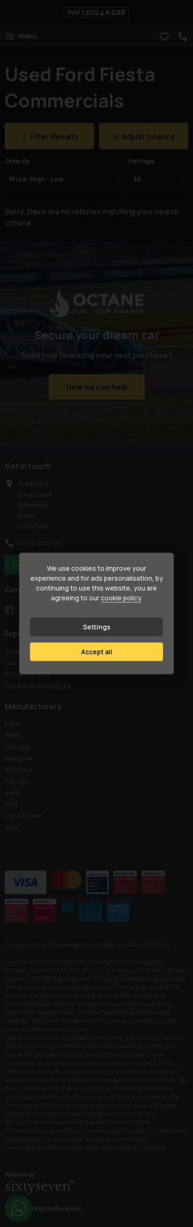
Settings (97, 626)
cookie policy (121, 597)
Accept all (96, 651)
